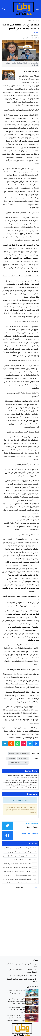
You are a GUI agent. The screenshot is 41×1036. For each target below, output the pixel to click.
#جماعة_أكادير (23, 758)
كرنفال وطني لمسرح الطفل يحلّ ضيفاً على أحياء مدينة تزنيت (16, 1009)
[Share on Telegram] (5, 743)
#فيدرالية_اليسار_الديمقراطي (18, 762)
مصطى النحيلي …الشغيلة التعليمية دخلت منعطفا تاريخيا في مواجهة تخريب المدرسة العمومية (21, 786)
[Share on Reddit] (11, 743)
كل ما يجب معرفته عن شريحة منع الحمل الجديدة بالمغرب (22, 980)
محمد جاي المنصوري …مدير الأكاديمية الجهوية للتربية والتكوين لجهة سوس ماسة (20, 776)
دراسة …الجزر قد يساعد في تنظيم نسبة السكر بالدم (22, 965)
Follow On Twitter (32, 827)
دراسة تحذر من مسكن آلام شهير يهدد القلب (22, 975)
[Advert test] (20, 900)
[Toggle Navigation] (38, 9)
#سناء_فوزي (11, 758)
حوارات (30, 21)
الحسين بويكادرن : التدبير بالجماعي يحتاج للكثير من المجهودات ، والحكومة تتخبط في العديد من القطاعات (20, 781)
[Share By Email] (23, 743)
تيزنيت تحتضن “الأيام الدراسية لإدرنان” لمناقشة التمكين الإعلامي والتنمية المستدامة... (15, 1018)
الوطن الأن (35, 32)
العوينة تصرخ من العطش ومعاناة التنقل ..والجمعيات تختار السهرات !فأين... (16, 1001)
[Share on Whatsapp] (17, 743)
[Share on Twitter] (29, 743)
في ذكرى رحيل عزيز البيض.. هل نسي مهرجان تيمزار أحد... (15, 991)
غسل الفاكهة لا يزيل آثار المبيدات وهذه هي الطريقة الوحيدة (23, 970)
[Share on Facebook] (36, 743)
